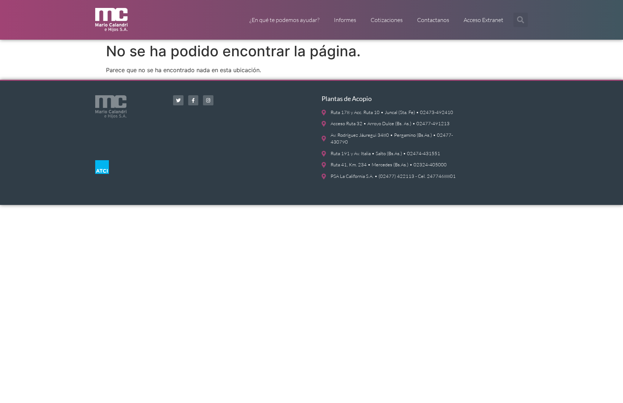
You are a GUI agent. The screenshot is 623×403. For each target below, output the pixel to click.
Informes (345, 19)
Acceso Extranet (483, 19)
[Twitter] (178, 100)
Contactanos (433, 19)
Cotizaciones (387, 19)
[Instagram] (208, 100)
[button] (520, 20)
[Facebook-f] (193, 100)
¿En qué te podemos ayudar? (284, 19)
